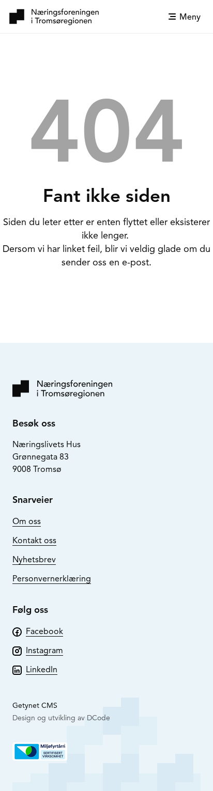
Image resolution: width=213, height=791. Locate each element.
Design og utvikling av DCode (61, 718)
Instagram (44, 650)
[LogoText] (54, 16)
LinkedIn (41, 670)
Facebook (44, 631)
